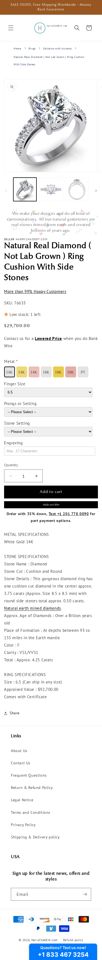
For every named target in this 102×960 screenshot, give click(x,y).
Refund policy (73, 940)
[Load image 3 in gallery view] (76, 189)
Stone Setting (17, 423)
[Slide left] (6, 191)
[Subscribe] (85, 894)
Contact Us (20, 763)
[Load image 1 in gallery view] (24, 189)
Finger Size (15, 383)
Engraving (13, 442)
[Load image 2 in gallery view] (50, 189)
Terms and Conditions (30, 812)
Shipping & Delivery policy (35, 837)
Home (17, 48)
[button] (11, 28)
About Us (19, 750)
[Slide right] (96, 191)
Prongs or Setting (20, 403)
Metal (9, 361)
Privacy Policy (23, 824)
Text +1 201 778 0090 (69, 513)
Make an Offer (51, 505)
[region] (51, 222)
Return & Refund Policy (32, 787)
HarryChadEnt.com (44, 940)
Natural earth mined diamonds (32, 608)
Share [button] (15, 713)
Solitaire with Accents (57, 48)
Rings (32, 48)
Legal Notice (22, 799)
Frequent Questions (29, 775)
